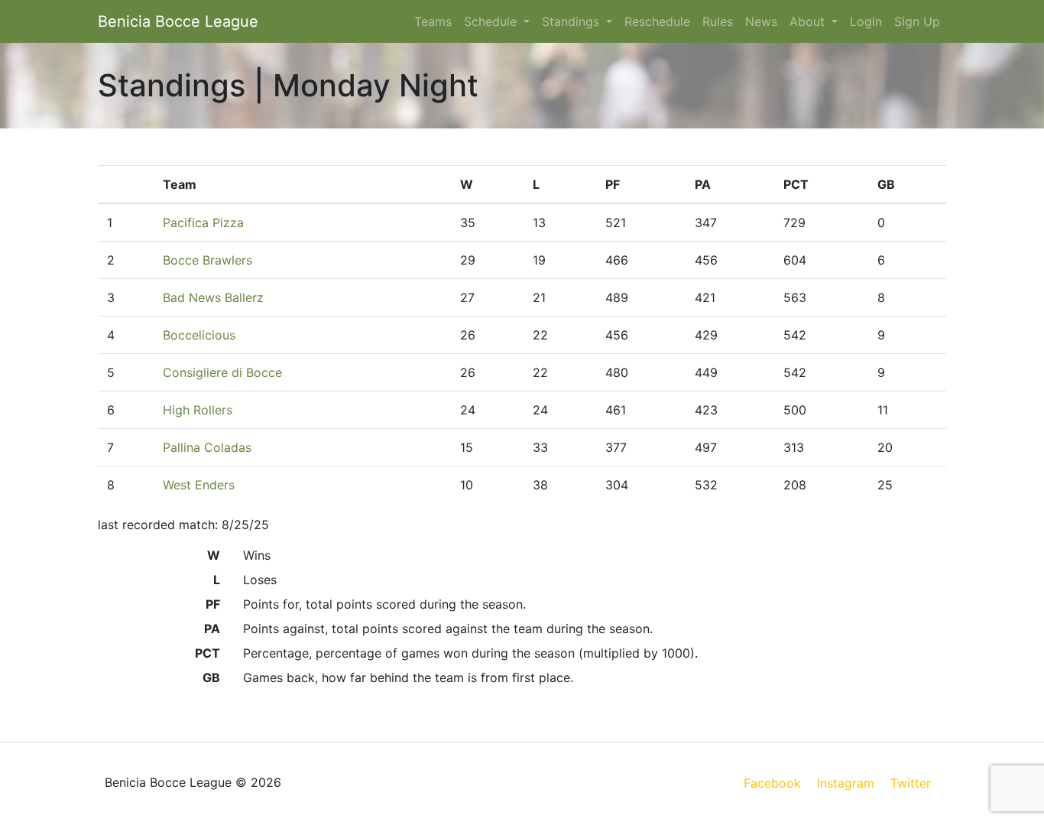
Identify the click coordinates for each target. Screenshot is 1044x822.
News (761, 21)
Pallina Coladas (207, 447)
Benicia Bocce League (178, 21)
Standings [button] (572, 21)
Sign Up (917, 21)
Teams (433, 21)
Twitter (910, 783)
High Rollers (197, 409)
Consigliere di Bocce (222, 372)
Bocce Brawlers (207, 260)
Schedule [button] (492, 21)
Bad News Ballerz (213, 297)
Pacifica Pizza (203, 222)
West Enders (199, 484)
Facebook (772, 783)
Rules (717, 21)
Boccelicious (199, 335)
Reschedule (657, 21)
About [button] (808, 21)
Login (866, 21)
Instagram (845, 783)
